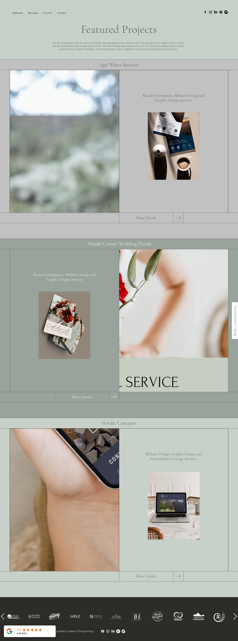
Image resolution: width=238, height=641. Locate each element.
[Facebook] (205, 12)
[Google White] (123, 631)
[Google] (226, 12)
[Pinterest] (221, 12)
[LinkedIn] (113, 631)
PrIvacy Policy (85, 631)
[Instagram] (210, 12)
